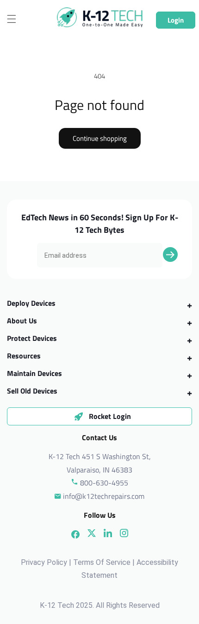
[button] (11, 19)
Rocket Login (110, 416)
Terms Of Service (102, 562)
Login (176, 20)
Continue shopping (100, 138)
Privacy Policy (44, 562)
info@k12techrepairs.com (103, 496)
